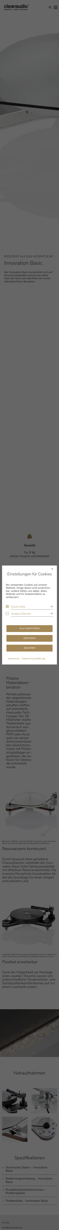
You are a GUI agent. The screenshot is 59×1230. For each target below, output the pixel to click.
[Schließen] (52, 569)
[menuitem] (14, 658)
